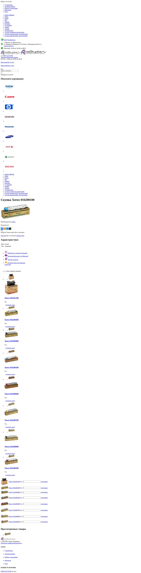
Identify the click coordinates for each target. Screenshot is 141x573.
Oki (6, 20)
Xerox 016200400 (14, 492)
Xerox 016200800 (14, 516)
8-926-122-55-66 (6, 571)
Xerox (13, 222)
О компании (9, 5)
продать (3, 235)
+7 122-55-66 (7, 55)
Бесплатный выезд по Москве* (18, 256)
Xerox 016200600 (14, 504)
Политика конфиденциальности (11, 543)
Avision (7, 29)
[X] (10, 229)
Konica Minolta (9, 15)
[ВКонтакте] (2, 229)
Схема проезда (8, 46)
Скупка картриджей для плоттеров (16, 36)
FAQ (6, 12)
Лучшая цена (9, 30)
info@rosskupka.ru (9, 40)
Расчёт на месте (13, 259)
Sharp (6, 17)
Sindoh (7, 27)
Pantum (7, 22)
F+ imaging (8, 25)
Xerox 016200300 (14, 488)
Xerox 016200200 (14, 522)
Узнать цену (20, 235)
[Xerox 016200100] (8, 535)
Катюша (7, 24)
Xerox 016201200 (14, 481)
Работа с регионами (11, 8)
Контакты (8, 10)
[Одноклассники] (4, 229)
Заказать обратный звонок (9, 57)
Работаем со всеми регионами (17, 253)
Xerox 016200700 (14, 510)
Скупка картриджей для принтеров (16, 34)
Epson (6, 18)
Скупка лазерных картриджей (14, 32)
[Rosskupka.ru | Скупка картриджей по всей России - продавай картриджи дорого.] (11, 54)
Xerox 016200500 (14, 498)
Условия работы (10, 6)
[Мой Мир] (7, 229)
